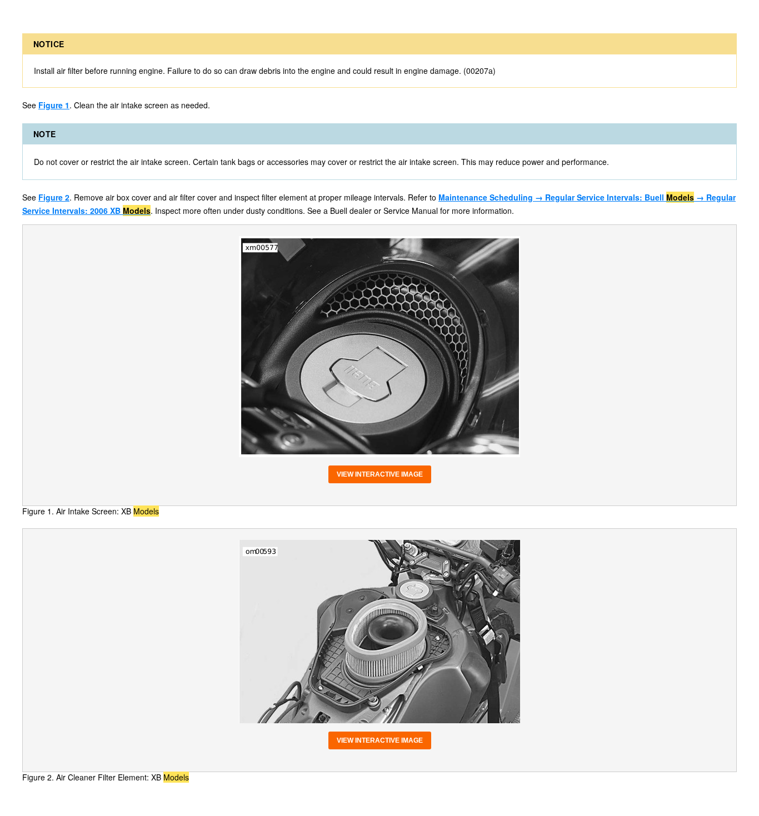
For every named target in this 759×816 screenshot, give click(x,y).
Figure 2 (53, 197)
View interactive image (380, 474)
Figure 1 (53, 105)
